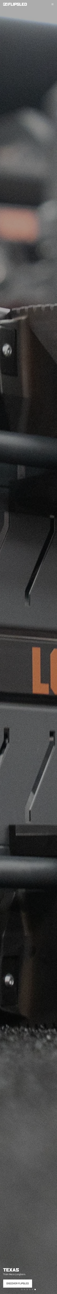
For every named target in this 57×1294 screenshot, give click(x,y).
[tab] (22, 1289)
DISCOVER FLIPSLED (17, 1284)
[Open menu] (52, 4)
